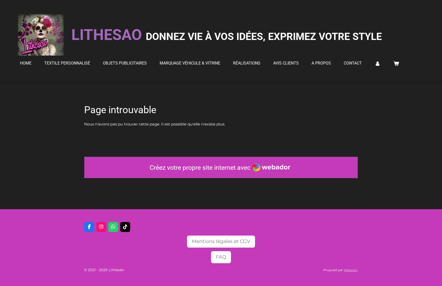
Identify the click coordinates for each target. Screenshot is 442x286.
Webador (351, 270)
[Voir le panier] (396, 63)
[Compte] (377, 63)
